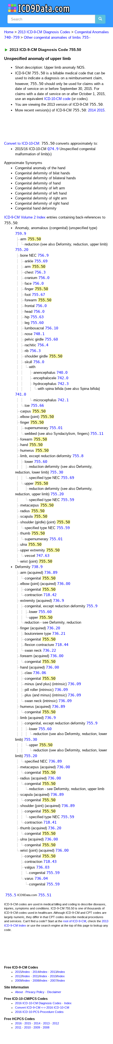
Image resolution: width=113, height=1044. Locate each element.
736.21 (58, 633)
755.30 (56, 472)
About (19, 992)
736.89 (50, 572)
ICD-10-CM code (57, 99)
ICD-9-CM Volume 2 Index (25, 217)
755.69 (40, 261)
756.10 (51, 328)
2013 (53, 971)
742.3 (63, 383)
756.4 (42, 345)
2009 (18, 980)
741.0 (20, 394)
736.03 (42, 867)
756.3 (40, 272)
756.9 (43, 255)
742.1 (63, 400)
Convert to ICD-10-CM (21, 143)
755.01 (56, 428)
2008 (36, 980)
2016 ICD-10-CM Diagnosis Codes (38, 1003)
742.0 (62, 378)
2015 (100, 110)
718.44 (61, 644)
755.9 (91, 606)
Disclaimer (54, 992)
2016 (18, 1023)
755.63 (37, 317)
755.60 (37, 322)
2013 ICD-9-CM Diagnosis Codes (44, 32)
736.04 (41, 878)
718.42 (49, 595)
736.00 (63, 583)
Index (26, 971)
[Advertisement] (44, 126)
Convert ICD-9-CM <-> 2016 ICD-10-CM (42, 1007)
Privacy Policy (35, 992)
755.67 (38, 294)
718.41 (49, 822)
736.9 (58, 600)
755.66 (37, 405)
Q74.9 (52, 149)
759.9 (20, 233)
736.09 (74, 684)
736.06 (39, 672)
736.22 (49, 650)
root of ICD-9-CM (74, 921)
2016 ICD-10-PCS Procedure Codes (39, 1011)
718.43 (49, 861)
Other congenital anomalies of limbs (57, 37)
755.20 (21, 249)
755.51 (44, 895)
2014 (92, 110)
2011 (36, 976)
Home (8, 32)
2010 (53, 976)
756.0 (43, 277)
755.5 (10, 895)
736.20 (53, 628)
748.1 (38, 334)
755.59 (67, 499)
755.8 (77, 456)
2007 (53, 980)
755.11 (96, 433)
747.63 (42, 555)
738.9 (37, 567)
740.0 (61, 372)
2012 (18, 976)
